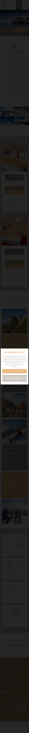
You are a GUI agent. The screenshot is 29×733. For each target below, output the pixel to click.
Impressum (14, 366)
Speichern (14, 376)
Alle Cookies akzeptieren (14, 371)
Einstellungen (14, 380)
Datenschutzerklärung (10, 365)
